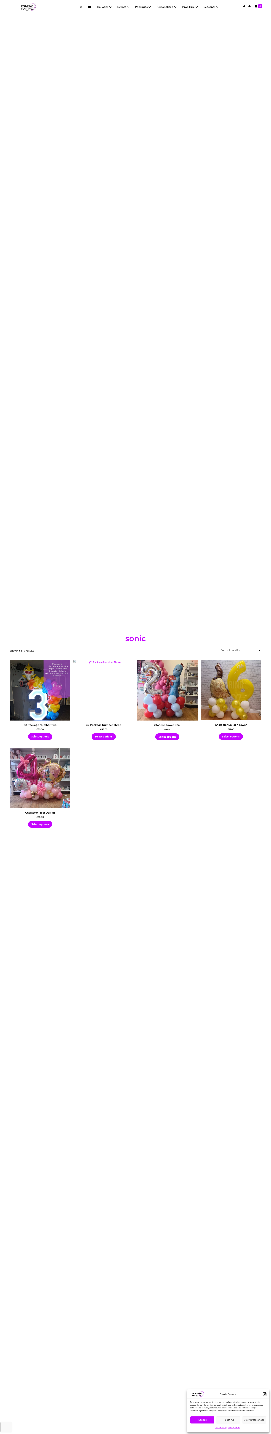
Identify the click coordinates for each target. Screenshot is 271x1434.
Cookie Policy (220, 1427)
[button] (264, 1394)
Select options (40, 736)
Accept (202, 1419)
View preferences (254, 1419)
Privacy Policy (234, 1427)
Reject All (228, 1419)
